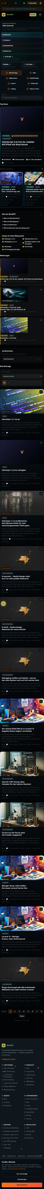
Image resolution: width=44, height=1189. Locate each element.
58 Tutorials (27, 246)
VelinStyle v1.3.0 (8, 239)
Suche (3, 94)
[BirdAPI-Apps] (24, 3)
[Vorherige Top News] (38, 169)
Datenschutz (11, 1156)
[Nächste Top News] (42, 169)
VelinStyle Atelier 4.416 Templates (31, 243)
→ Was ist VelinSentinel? (11, 218)
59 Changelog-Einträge (11, 249)
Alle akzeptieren (22, 1185)
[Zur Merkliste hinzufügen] (20, 174)
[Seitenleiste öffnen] (3, 603)
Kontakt (33, 14)
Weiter (22, 1016)
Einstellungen (22, 1179)
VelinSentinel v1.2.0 (30, 239)
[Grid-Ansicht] (4, 382)
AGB (3, 1156)
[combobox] (22, 9)
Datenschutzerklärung (18, 1169)
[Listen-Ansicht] (9, 382)
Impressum (21, 1156)
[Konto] (40, 3)
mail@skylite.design (8, 1059)
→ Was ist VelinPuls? (9, 225)
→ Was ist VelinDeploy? (10, 221)
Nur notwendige (22, 1174)
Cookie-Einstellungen (34, 1156)
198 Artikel (6, 246)
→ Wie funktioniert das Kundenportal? (16, 228)
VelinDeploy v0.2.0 (9, 242)
